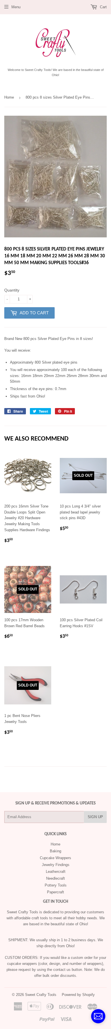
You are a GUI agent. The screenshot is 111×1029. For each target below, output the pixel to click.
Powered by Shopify (78, 995)
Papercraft (55, 892)
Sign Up (95, 817)
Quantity (11, 290)
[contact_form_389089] (98, 1016)
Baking (55, 851)
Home (9, 97)
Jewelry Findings (55, 865)
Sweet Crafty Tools (40, 995)
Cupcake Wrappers (55, 858)
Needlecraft (55, 878)
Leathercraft (55, 871)
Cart (103, 7)
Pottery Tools (56, 885)
